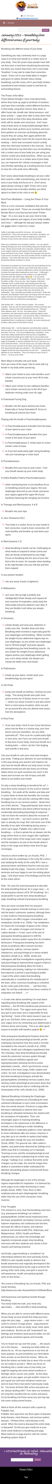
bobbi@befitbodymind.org (28, 18)
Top (26, 1477)
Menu (10, 23)
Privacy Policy (26, 1469)
